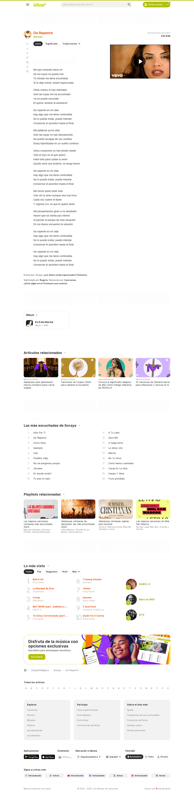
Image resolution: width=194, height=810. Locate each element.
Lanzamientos (34, 735)
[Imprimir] (27, 62)
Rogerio (44, 280)
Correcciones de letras (88, 725)
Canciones (32, 710)
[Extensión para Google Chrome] (65, 756)
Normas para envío (136, 730)
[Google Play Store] (31, 756)
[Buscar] (129, 4)
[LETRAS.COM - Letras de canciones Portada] (40, 4)
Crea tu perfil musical (87, 710)
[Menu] (28, 4)
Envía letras (82, 720)
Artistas (31, 715)
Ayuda (130, 710)
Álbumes (31, 720)
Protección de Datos (137, 720)
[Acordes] (27, 58)
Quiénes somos (134, 725)
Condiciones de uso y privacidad (143, 715)
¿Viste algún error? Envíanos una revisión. (46, 283)
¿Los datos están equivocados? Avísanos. (66, 275)
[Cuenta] (167, 4)
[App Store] (48, 756)
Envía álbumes (84, 715)
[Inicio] (25, 670)
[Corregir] (27, 67)
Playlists (31, 725)
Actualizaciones (34, 730)
